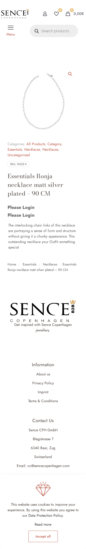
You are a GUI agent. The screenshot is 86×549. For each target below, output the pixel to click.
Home (12, 264)
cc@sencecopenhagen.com (48, 465)
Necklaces (32, 149)
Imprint (43, 392)
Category (54, 144)
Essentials (15, 149)
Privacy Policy (43, 383)
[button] (70, 74)
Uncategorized (19, 155)
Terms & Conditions (43, 401)
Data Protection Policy (45, 515)
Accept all (43, 536)
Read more (43, 524)
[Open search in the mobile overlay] (54, 30)
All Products (35, 144)
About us (43, 374)
